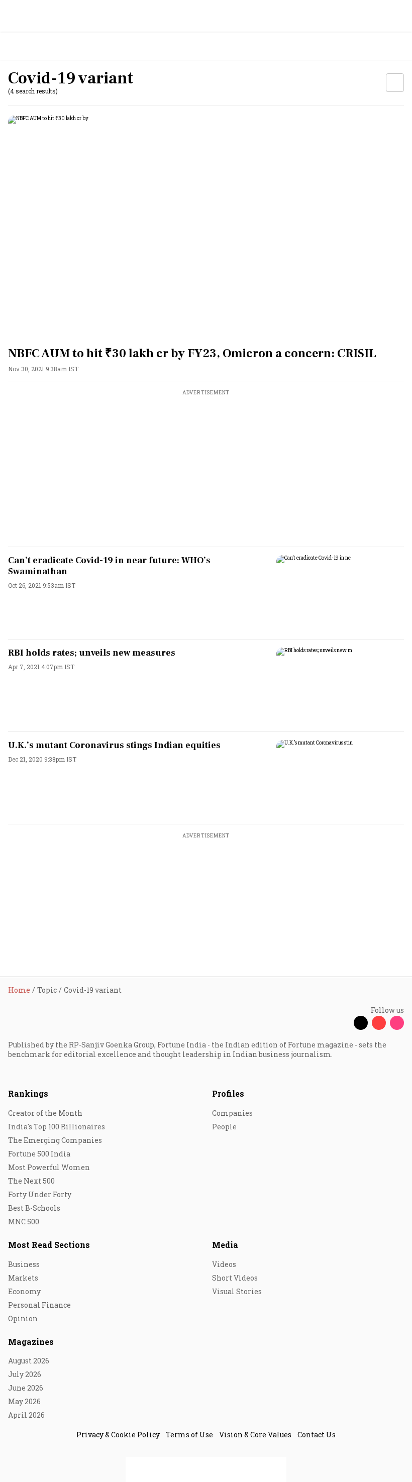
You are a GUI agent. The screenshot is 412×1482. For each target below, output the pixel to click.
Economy (24, 1291)
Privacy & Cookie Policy (118, 1434)
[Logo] (31, 46)
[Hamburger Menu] (398, 46)
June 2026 (25, 1388)
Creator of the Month (45, 1113)
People (224, 1126)
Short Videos (235, 1278)
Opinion (23, 1318)
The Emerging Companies (55, 1140)
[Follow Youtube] (379, 1023)
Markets (23, 1278)
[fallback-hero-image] (206, 227)
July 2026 (24, 1374)
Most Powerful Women (49, 1167)
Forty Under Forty (39, 1194)
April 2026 (26, 1415)
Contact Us (316, 1434)
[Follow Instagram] (397, 1023)
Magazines (31, 1341)
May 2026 (24, 1401)
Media (225, 1244)
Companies (232, 1113)
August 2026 (28, 1360)
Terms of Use (189, 1434)
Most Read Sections (49, 1244)
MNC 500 (23, 1221)
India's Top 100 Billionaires (56, 1126)
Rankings (28, 1093)
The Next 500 (31, 1181)
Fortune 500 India (39, 1153)
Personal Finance (39, 1305)
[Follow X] (361, 1023)
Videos (224, 1264)
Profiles (228, 1093)
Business (24, 1264)
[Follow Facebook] (343, 1023)
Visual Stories (237, 1291)
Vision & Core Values (255, 1434)
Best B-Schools (34, 1208)
